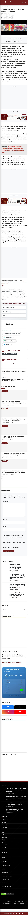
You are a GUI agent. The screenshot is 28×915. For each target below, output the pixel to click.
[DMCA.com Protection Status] (14, 893)
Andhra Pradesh (5, 819)
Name (5, 519)
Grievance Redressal (7, 876)
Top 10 (3, 855)
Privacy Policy (5, 872)
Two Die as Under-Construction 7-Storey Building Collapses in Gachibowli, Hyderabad (16, 567)
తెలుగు (19, 38)
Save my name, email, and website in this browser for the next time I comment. (13, 536)
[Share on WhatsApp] (9, 17)
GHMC (22, 289)
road (10, 296)
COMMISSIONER (5, 289)
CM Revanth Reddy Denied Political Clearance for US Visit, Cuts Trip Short (17, 594)
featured (17, 289)
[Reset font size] (21, 42)
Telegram (7, 344)
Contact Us (4, 890)
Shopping (4, 847)
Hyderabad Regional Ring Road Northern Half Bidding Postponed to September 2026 (17, 576)
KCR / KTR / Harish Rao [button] (9, 307)
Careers (4, 869)
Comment (6, 501)
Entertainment (5, 827)
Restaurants (4, 296)
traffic (24, 296)
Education (4, 824)
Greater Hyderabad (6, 291)
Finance (3, 829)
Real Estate (4, 845)
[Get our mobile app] (5, 2)
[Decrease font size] (12, 42)
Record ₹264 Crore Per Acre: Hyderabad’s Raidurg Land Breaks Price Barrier (17, 586)
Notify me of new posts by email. (11, 547)
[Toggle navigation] (2, 2)
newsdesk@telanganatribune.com (8, 281)
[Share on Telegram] (7, 17)
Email (4, 526)
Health (3, 832)
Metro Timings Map (6, 886)
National (4, 842)
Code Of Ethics (5, 879)
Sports (3, 850)
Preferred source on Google (12, 333)
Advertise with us (6, 865)
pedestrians (14, 294)
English (15, 38)
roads (14, 296)
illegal (20, 291)
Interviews (4, 837)
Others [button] (5, 315)
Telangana (4, 852)
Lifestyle (4, 840)
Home (2, 6)
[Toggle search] (22, 2)
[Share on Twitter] (14, 913)
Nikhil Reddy (7, 14)
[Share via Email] (12, 17)
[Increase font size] (19, 42)
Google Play (13, 353)
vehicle (3, 299)
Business (4, 822)
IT (24, 291)
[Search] (24, 610)
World (3, 857)
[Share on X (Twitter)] (4, 17)
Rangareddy (21, 294)
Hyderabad (7, 6)
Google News (8, 337)
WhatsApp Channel (10, 341)
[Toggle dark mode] (26, 2)
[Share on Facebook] (2, 17)
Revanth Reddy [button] (7, 311)
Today (19, 296)
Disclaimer (4, 883)
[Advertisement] (14, 97)
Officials (7, 294)
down (11, 289)
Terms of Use (15, 903)
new (2, 294)
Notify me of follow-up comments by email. (14, 542)
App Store (5, 353)
